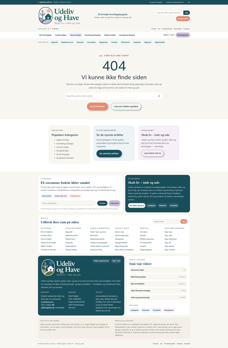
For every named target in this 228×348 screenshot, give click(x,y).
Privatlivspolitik (167, 29)
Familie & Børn (61, 35)
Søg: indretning (170, 239)
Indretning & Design (93, 35)
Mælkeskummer (67, 42)
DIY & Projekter (45, 35)
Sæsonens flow (96, 250)
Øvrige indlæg (183, 19)
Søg (186, 13)
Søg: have (168, 232)
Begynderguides (121, 246)
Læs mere (115, 203)
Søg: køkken (169, 246)
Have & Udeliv (75, 35)
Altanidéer (94, 235)
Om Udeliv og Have (136, 205)
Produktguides (182, 35)
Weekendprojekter (97, 239)
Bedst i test (169, 35)
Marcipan (80, 42)
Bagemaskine (160, 42)
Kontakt (143, 235)
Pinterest (162, 205)
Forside (153, 29)
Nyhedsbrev (178, 29)
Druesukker (91, 42)
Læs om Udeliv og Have (126, 106)
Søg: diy (168, 243)
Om (189, 2)
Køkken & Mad (110, 35)
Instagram (186, 29)
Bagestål (54, 42)
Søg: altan (168, 235)
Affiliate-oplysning (147, 239)
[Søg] (159, 96)
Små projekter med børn (99, 246)
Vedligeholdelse (121, 243)
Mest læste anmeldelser (124, 250)
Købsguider (119, 239)
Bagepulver (103, 42)
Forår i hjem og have (62, 2)
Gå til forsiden (97, 106)
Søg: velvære (170, 250)
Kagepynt (147, 42)
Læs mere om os (152, 153)
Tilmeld (102, 203)
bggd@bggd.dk (47, 302)
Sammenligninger (121, 235)
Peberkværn (125, 42)
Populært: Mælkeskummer (175, 2)
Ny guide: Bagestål (156, 2)
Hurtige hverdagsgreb (98, 243)
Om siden (143, 232)
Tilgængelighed (146, 250)
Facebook (174, 205)
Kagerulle (137, 42)
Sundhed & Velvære (127, 35)
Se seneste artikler (109, 153)
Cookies (143, 246)
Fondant (114, 42)
